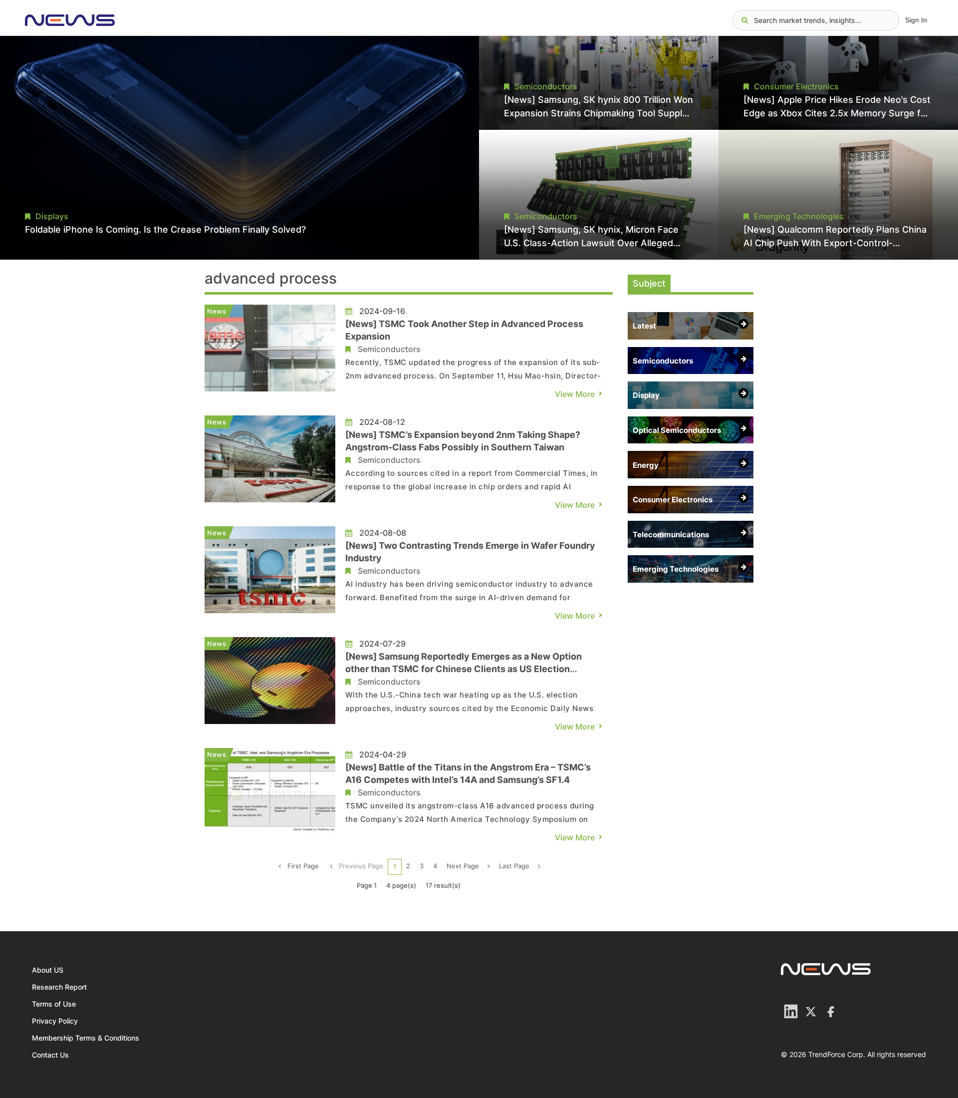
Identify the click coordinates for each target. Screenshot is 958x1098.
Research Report (59, 987)
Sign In (916, 20)
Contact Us (50, 1055)
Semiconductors (389, 349)
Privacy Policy (55, 1021)
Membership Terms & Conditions (85, 1038)
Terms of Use (54, 1004)
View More (575, 394)
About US (47, 970)
